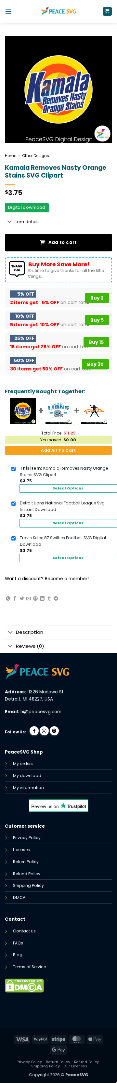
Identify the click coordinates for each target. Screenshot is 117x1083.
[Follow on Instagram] (44, 730)
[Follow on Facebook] (34, 730)
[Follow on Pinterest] (54, 730)
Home (10, 155)
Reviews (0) (30, 646)
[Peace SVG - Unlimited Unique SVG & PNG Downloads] (58, 11)
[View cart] (107, 11)
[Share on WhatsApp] (8, 598)
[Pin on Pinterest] (35, 598)
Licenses (21, 849)
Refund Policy (26, 873)
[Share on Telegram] (56, 598)
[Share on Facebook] (15, 598)
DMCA (19, 897)
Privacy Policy (27, 837)
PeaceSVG (76, 1074)
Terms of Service (29, 966)
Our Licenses (75, 1066)
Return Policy (26, 861)
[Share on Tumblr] (49, 598)
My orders (23, 763)
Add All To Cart (58, 450)
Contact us (24, 931)
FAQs (18, 943)
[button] (8, 11)
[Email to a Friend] (28, 598)
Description (29, 632)
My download (27, 775)
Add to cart (62, 242)
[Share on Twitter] (22, 598)
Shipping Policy (28, 885)
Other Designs (35, 155)
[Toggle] (9, 222)
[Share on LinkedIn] (42, 598)
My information (28, 787)
